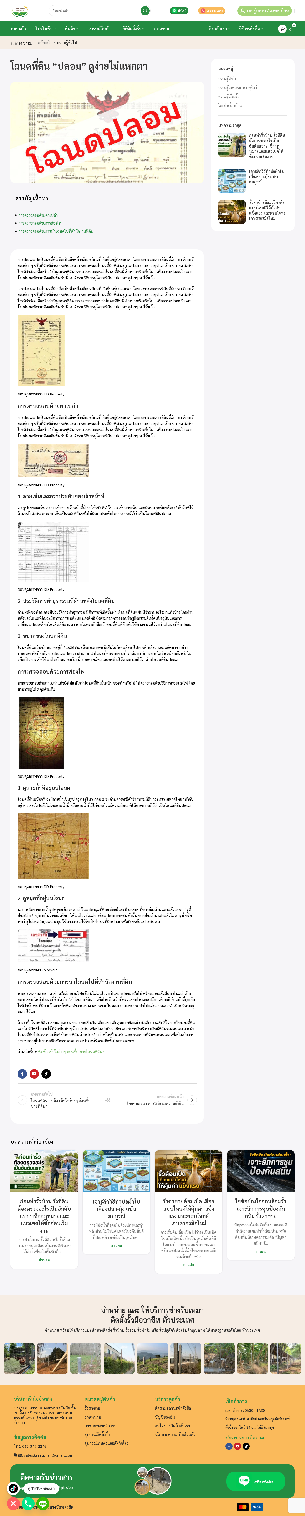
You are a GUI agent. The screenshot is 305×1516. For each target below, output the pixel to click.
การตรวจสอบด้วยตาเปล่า (38, 215)
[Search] (145, 10)
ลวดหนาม (93, 1417)
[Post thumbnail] (232, 147)
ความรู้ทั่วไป (67, 42)
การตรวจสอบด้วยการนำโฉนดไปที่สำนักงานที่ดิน (56, 231)
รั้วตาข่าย (92, 1408)
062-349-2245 (215, 10)
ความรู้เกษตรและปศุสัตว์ (237, 87)
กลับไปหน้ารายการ (107, 1100)
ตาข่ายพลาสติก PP (100, 1425)
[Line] (42, 1503)
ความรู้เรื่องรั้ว (228, 96)
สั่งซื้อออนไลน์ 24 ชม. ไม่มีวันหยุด (249, 1427)
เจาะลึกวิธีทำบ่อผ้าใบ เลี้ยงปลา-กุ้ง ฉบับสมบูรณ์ (266, 177)
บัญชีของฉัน (165, 1417)
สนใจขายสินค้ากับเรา (172, 1425)
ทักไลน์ (182, 10)
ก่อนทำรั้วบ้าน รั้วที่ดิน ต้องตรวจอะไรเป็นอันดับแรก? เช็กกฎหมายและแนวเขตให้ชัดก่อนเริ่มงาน (267, 146)
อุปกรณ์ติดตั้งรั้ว (97, 1434)
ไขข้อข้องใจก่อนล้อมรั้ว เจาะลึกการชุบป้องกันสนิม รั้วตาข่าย (260, 1208)
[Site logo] (20, 10)
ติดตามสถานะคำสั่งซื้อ (173, 1408)
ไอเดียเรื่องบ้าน (230, 105)
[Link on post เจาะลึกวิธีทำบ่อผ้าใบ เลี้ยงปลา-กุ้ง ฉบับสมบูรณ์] (116, 1171)
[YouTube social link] (34, 1074)
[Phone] (28, 1503)
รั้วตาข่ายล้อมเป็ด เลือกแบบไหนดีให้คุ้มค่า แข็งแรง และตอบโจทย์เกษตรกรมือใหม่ (268, 210)
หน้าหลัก (44, 42)
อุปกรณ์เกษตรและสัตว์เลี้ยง (106, 1443)
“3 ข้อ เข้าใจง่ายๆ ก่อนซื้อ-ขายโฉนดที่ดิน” (71, 1051)
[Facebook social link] (22, 1074)
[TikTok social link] (46, 1074)
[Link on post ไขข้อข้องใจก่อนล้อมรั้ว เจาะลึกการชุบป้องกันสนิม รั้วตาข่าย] (261, 1171)
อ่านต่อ (44, 1260)
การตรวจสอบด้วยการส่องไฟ (40, 223)
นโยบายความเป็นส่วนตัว (175, 1434)
